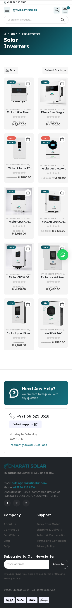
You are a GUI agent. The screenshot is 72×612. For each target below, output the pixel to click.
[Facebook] (7, 503)
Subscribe (58, 564)
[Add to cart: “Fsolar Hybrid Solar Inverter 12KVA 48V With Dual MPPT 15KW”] (62, 248)
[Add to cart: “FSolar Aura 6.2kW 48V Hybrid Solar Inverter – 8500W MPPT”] (62, 139)
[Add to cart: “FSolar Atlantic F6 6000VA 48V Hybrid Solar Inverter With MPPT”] (28, 139)
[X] (16, 503)
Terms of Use (52, 574)
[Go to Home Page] (5, 33)
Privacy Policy (12, 578)
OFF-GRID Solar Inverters (17, 109)
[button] (11, 70)
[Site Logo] (25, 10)
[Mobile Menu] (7, 10)
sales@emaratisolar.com (29, 483)
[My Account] (56, 10)
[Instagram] (26, 503)
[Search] (62, 19)
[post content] (19, 92)
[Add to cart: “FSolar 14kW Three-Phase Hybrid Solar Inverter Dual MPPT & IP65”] (28, 83)
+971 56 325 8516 (24, 487)
